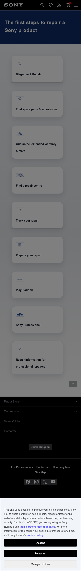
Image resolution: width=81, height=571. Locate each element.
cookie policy (35, 535)
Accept (40, 543)
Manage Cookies (40, 564)
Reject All (40, 553)
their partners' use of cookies (37, 526)
